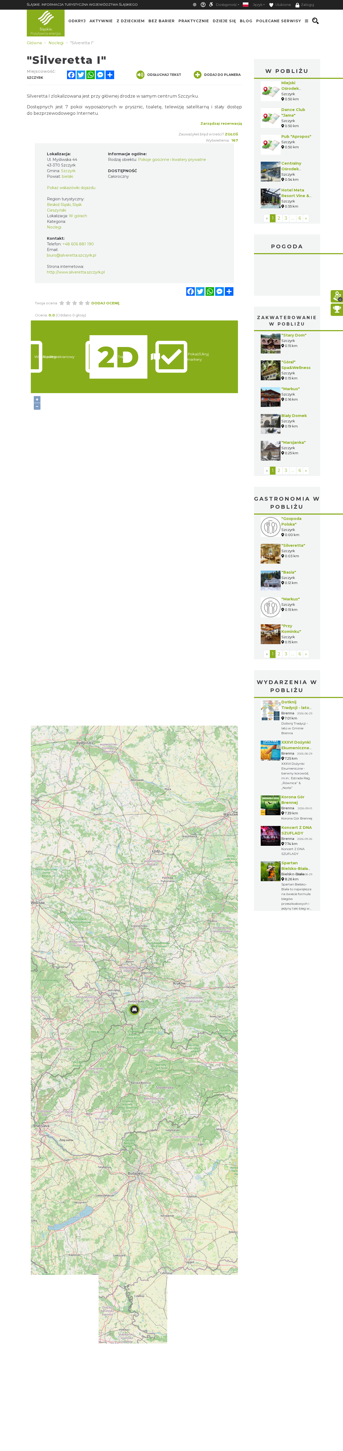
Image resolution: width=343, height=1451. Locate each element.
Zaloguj (307, 5)
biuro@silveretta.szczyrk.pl (71, 255)
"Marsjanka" (293, 442)
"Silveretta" (293, 545)
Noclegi (54, 227)
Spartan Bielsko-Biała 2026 (294, 869)
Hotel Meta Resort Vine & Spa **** (295, 196)
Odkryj (77, 21)
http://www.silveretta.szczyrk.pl (76, 272)
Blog (246, 21)
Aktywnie (101, 21)
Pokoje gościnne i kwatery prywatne (172, 159)
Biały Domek (294, 415)
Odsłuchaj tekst (164, 75)
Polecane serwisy (278, 21)
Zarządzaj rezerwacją (221, 123)
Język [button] (257, 5)
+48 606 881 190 (78, 244)
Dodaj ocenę (105, 303)
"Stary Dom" (294, 335)
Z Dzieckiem (131, 21)
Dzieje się (224, 21)
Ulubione (283, 5)
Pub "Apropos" (296, 136)
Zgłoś (231, 134)
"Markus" (290, 388)
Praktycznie (193, 21)
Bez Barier (161, 21)
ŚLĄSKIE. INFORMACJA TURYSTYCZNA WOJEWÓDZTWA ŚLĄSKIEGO (82, 4)
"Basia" (288, 572)
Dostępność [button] (226, 5)
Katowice (287, 276)
